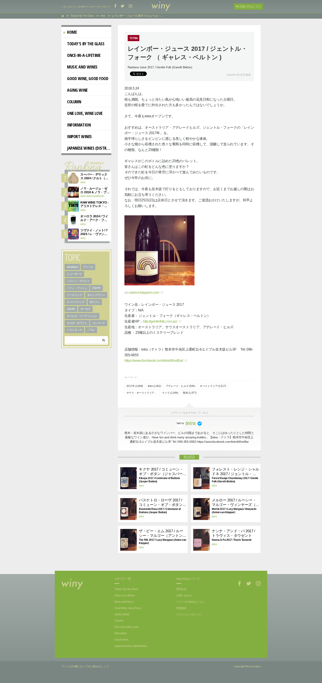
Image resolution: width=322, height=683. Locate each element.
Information (79, 125)
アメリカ (88, 267)
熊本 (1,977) (189, 392)
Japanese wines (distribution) (89, 148)
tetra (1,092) (154, 386)
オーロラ (85, 309)
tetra (141, 485)
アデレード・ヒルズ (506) (180, 386)
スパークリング (76, 302)
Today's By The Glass (85, 44)
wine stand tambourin (92, 196)
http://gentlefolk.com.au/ (160, 321)
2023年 (71, 309)
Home (72, 32)
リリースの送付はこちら (190, 601)
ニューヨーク (74, 274)
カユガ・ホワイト (77, 323)
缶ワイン (95, 302)
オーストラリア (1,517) (213, 386)
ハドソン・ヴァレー (78, 281)
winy (82, 182)
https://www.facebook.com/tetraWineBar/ (153, 360)
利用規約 (181, 608)
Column (74, 102)
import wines (79, 136)
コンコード (98, 323)
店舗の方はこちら (249, 6)
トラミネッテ (74, 330)
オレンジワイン (96, 295)
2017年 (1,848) (134, 386)
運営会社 (181, 589)
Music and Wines (82, 67)
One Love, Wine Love (85, 113)
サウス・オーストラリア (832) (142, 392)
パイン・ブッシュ (77, 288)
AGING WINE (77, 90)
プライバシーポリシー (189, 614)
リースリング (74, 295)
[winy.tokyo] (161, 6)
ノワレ (91, 330)
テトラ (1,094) (170, 392)
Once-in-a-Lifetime (83, 55)
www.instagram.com (144, 292)
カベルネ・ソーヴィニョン (82, 316)
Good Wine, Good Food (87, 78)
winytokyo (72, 267)
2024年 (96, 288)
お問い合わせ (183, 595)
